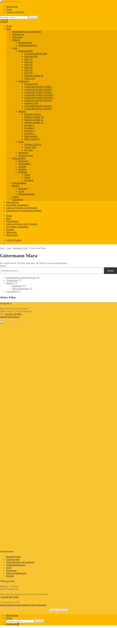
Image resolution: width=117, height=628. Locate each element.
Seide (21, 141)
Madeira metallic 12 (33, 119)
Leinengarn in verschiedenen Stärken (24, 210)
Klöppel (16, 40)
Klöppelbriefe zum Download (26, 31)
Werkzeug (23, 161)
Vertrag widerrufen (15, 12)
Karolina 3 (29, 130)
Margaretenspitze (26, 194)
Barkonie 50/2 (31, 84)
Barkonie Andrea (32, 114)
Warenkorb (11, 232)
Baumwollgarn (25, 51)
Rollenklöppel (25, 42)
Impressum (11, 570)
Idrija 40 (28, 67)
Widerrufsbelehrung (15, 565)
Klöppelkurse (12, 202)
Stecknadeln (24, 163)
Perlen (27, 177)
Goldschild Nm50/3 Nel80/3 (38, 86)
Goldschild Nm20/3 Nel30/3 (38, 106)
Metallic (22, 111)
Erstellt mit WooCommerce (33, 605)
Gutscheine (17, 199)
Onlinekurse (18, 34)
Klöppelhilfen (18, 158)
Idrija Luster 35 (31, 139)
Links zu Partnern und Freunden (21, 207)
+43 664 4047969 (12, 314)
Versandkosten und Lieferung (20, 562)
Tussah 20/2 (30, 147)
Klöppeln (22, 188)
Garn (14, 48)
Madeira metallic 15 (33, 122)
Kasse (9, 9)
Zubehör (22, 169)
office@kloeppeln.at (10, 317)
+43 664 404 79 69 (9, 597)
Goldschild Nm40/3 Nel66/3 (38, 92)
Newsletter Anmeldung (17, 205)
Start (2, 248)
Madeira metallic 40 (33, 117)
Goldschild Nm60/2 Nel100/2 (38, 97)
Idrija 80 (28, 73)
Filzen (27, 174)
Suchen (33, 17)
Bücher (15, 185)
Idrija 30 (28, 64)
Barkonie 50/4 (31, 103)
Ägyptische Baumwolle (35, 53)
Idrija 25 (28, 62)
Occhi (21, 191)
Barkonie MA (31, 56)
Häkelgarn (23, 152)
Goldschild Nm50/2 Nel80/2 (38, 89)
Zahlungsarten (13, 559)
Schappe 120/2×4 (32, 144)
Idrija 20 (28, 59)
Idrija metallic (30, 136)
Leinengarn (23, 81)
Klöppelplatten (19, 183)
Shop (8, 29)
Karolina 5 (29, 133)
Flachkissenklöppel (27, 45)
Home (9, 26)
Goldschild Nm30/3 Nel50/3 (38, 100)
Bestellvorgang (13, 556)
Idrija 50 (28, 70)
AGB (8, 567)
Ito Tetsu (28, 150)
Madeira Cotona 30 (33, 75)
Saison (15, 196)
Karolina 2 (29, 128)
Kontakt (10, 229)
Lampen (22, 166)
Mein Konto (12, 6)
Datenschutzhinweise (16, 573)
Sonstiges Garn (25, 155)
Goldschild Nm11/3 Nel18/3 (38, 108)
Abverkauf (17, 37)
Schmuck (28, 180)
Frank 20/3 (29, 78)
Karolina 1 (29, 125)
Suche (3, 266)
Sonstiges (22, 172)
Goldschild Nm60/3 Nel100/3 (38, 95)
